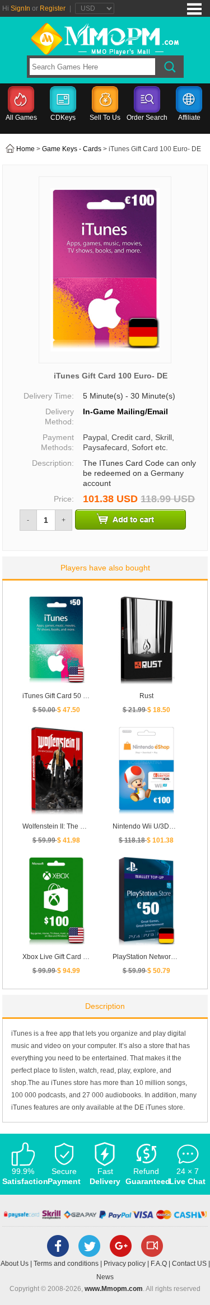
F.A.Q (159, 1263)
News (105, 1277)
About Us (15, 1263)
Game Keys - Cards (71, 149)
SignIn (20, 8)
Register (53, 8)
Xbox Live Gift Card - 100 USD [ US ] (77, 957)
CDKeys (63, 117)
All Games (21, 117)
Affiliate (189, 117)
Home (25, 149)
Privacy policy (125, 1263)
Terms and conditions (66, 1263)
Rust (146, 696)
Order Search (147, 117)
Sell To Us (105, 117)
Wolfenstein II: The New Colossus (73, 826)
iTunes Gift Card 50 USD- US (66, 696)
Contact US (189, 1263)
